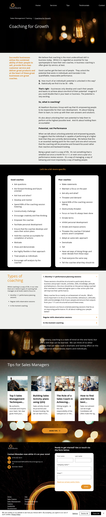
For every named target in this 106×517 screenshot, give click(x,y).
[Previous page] (44, 425)
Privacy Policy (30, 504)
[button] (53, 5)
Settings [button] (75, 513)
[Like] (9, 458)
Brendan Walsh (17, 467)
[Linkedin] (9, 467)
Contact (27, 499)
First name (60, 456)
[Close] (103, 513)
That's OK (96, 513)
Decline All (84, 513)
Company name (63, 465)
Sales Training (12, 499)
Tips (26, 497)
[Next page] (62, 425)
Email (59, 473)
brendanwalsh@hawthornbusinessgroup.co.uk (27, 463)
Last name (78, 456)
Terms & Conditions (31, 501)
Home (9, 497)
